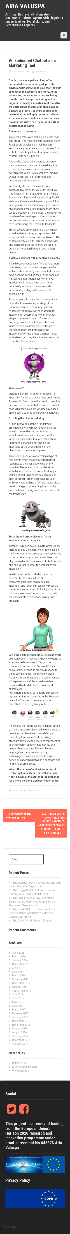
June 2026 (18, 952)
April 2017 (18, 1005)
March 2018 (19, 975)
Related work (19, 1063)
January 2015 (20, 1043)
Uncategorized (19, 790)
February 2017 (20, 1013)
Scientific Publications (24, 1066)
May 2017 (17, 1002)
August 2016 (19, 1032)
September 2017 (21, 990)
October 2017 (20, 986)
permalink (36, 790)
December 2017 (21, 983)
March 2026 (19, 956)
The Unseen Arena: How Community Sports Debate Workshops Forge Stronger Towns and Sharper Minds (32, 901)
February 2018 (20, 979)
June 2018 (18, 967)
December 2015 (21, 1039)
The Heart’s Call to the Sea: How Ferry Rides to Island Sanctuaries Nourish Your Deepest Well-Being (32, 913)
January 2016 (20, 1036)
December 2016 (21, 1021)
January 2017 (20, 1017)
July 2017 (17, 994)
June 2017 (18, 998)
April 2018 (18, 971)
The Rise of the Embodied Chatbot (32, 920)
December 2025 (21, 964)
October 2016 (20, 1028)
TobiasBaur (40, 71)
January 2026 (20, 960)
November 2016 (21, 1024)
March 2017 (19, 1009)
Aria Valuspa (25, 6)
